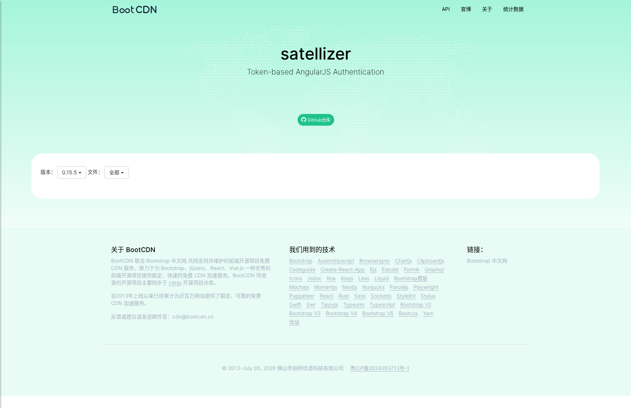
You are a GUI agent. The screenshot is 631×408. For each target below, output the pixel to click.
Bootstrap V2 (415, 304)
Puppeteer (301, 296)
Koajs (347, 278)
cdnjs (175, 282)
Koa (331, 278)
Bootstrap (301, 261)
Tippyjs (329, 304)
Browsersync (374, 261)
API (446, 9)
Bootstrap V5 (378, 313)
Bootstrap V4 (341, 313)
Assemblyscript (336, 261)
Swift (295, 304)
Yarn (428, 313)
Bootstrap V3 (305, 313)
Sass (360, 296)
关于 (487, 9)
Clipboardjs (430, 261)
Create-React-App (343, 269)
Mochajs (299, 287)
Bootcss (408, 313)
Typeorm (353, 304)
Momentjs (325, 287)
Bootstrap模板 (411, 278)
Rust (344, 296)
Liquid (381, 278)
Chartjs (403, 261)
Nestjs (349, 287)
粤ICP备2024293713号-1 (379, 368)
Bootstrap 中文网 (166, 261)
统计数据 (513, 9)
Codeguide (302, 269)
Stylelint (406, 296)
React (326, 296)
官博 (466, 9)
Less (363, 278)
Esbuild (390, 269)
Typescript (382, 304)
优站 (294, 322)
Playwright (426, 287)
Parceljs (399, 287)
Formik (412, 269)
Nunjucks (373, 287)
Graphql (434, 269)
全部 (115, 172)
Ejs (373, 269)
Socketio (381, 296)
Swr (311, 304)
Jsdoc (314, 278)
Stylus (428, 296)
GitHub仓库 (318, 120)
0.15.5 (70, 172)
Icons (295, 278)
